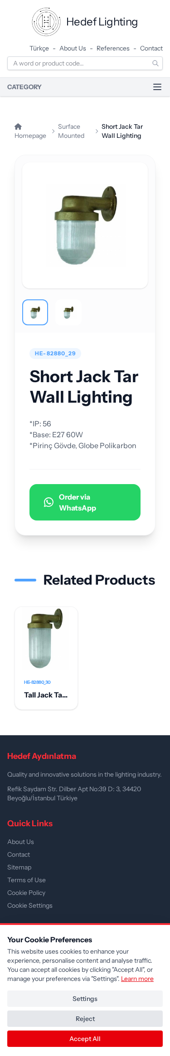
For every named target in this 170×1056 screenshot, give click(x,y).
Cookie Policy (26, 893)
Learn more (137, 979)
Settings (85, 999)
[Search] (155, 63)
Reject (85, 1019)
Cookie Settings (30, 905)
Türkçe (39, 48)
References (113, 48)
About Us (72, 48)
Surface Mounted (71, 131)
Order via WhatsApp (77, 502)
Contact (151, 48)
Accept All (85, 1039)
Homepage (30, 135)
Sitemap (19, 867)
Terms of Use (26, 880)
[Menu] (157, 86)
